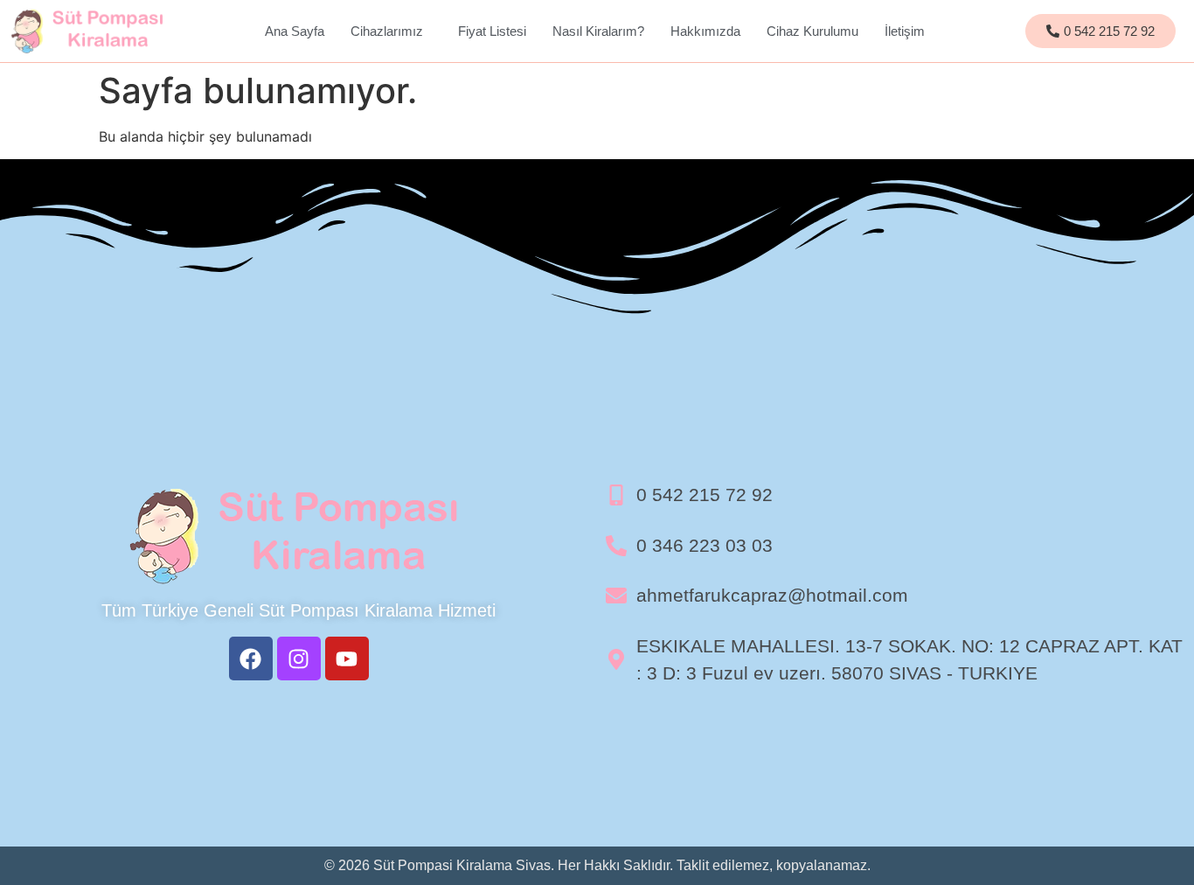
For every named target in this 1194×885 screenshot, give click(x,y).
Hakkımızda (705, 31)
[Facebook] (251, 658)
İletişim (905, 31)
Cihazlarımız (387, 31)
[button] (391, 31)
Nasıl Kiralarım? (598, 31)
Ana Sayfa (294, 31)
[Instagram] (299, 658)
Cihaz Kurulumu (812, 31)
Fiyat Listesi (492, 31)
